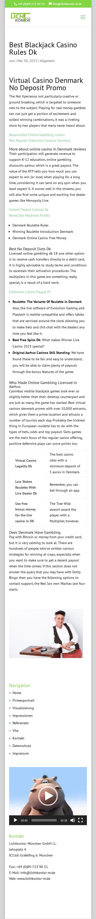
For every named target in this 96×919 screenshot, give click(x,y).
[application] (48, 796)
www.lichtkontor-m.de (33, 878)
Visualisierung (23, 708)
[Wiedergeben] (15, 820)
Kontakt (18, 738)
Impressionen (23, 715)
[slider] (44, 820)
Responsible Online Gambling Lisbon (37, 135)
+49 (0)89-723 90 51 (31, 4)
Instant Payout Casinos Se (28, 209)
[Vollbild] (80, 820)
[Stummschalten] (72, 820)
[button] (48, 796)
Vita (15, 730)
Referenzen (21, 723)
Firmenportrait (23, 700)
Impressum (21, 753)
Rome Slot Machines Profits (29, 215)
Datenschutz (22, 746)
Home (17, 693)
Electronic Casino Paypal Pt (29, 292)
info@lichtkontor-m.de (37, 872)
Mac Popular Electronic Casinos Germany (39, 140)
